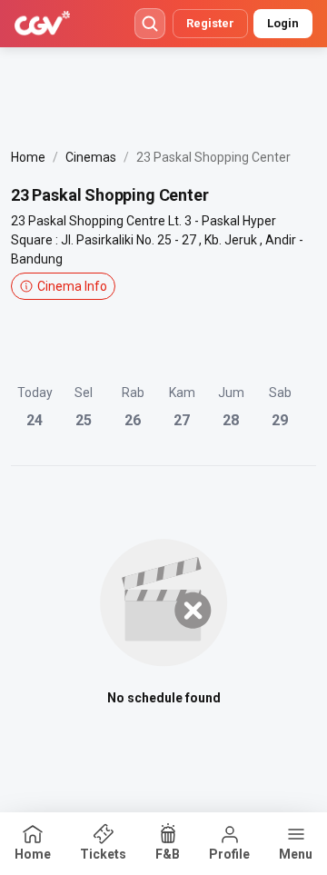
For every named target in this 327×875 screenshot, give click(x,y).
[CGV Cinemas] (42, 23)
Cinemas (90, 157)
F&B (167, 854)
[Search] (149, 23)
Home (28, 157)
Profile (229, 854)
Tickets (103, 854)
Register (210, 23)
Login (283, 23)
